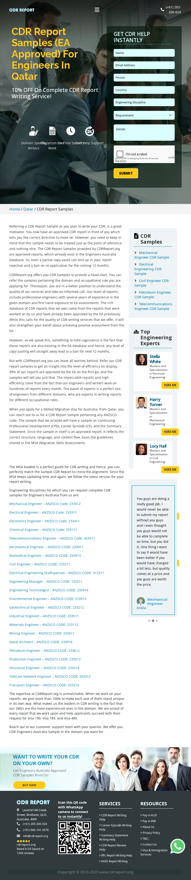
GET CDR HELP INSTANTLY (132, 37)
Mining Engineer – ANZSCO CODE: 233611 (42, 633)
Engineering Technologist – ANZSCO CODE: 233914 (48, 590)
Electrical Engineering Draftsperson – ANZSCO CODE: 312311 (56, 573)
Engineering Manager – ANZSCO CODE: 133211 (45, 581)
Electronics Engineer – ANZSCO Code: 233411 (44, 521)
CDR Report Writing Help (112, 817)
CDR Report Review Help (112, 847)
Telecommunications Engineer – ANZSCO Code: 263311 (52, 538)
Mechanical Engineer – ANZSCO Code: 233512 (45, 503)
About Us (148, 827)
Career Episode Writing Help (115, 827)
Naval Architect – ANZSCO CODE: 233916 (40, 642)
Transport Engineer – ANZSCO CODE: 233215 (44, 685)
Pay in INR (149, 821)
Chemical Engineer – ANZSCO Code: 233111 (43, 529)
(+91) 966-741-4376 (36, 830)
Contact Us (149, 844)
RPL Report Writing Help (116, 855)
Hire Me (170, 385)
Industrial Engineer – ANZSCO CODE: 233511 (44, 616)
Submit (126, 173)
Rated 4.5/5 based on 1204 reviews (30, 851)
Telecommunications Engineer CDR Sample (153, 306)
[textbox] (140, 115)
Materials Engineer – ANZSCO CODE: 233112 (43, 624)
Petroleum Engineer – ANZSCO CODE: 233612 (44, 650)
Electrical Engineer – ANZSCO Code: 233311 (43, 512)
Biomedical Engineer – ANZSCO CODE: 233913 (45, 555)
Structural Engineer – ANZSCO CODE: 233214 (44, 668)
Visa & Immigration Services (153, 852)
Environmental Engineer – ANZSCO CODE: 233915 (47, 598)
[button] (97, 9)
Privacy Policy (151, 833)
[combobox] (144, 115)
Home (14, 209)
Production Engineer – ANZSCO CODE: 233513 (45, 659)
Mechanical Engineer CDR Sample (151, 254)
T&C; (145, 839)
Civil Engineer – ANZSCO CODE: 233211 (39, 564)
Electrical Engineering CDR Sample (147, 269)
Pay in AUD (149, 815)
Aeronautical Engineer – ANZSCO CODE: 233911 (46, 547)
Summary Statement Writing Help (113, 837)
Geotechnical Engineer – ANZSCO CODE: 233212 (46, 607)
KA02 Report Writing (114, 861)
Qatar (28, 209)
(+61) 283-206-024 (35, 824)
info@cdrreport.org (35, 836)
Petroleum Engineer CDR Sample (152, 294)
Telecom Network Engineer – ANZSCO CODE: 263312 (50, 676)
